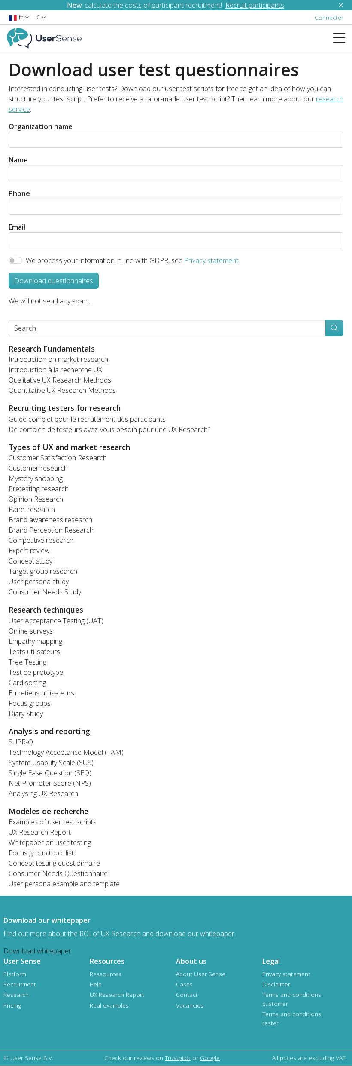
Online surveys (31, 631)
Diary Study (26, 713)
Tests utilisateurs (34, 651)
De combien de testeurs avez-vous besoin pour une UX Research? (109, 429)
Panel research (32, 509)
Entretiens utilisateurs (41, 693)
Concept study (30, 561)
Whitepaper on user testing (50, 842)
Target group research (43, 571)
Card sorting (27, 682)
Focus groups (30, 703)
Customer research (38, 468)
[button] (19, 17)
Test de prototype (36, 672)
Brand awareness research (50, 519)
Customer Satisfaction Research (58, 458)
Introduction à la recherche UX (55, 369)
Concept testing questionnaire (54, 863)
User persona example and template (64, 883)
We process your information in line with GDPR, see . (133, 260)
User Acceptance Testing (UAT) (56, 620)
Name (18, 160)
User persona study (39, 581)
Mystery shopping (36, 478)
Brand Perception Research (51, 530)
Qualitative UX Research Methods (60, 380)
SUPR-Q (21, 742)
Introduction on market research (58, 359)
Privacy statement (211, 260)
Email (17, 227)
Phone (19, 193)
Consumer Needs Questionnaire (58, 873)
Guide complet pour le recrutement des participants (87, 419)
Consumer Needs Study (45, 592)
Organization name (41, 126)
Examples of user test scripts (53, 822)
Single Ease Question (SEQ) (50, 773)
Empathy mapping (35, 641)
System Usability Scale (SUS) (51, 762)
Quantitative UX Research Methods (62, 390)
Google (210, 1058)
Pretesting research (39, 488)
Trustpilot (178, 1058)
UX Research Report (40, 832)
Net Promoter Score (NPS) (50, 783)
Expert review (29, 550)
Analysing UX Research (43, 793)
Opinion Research (36, 499)
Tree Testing (27, 662)
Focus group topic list (41, 853)
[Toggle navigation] (342, 38)
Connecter (329, 17)
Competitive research (41, 540)
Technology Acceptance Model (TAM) (66, 752)
